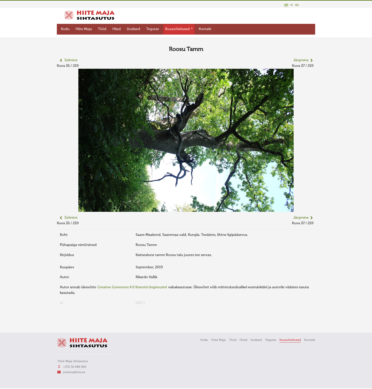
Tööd (102, 29)
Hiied (116, 29)
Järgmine (301, 60)
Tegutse (152, 29)
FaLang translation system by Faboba (72, 323)
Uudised (133, 29)
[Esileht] (89, 19)
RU (297, 5)
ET (286, 5)
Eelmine (71, 60)
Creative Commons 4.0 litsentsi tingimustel (132, 287)
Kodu (65, 29)
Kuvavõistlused (178, 29)
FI (291, 5)
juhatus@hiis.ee (74, 372)
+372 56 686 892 (74, 366)
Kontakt (205, 29)
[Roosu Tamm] (186, 209)
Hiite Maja (84, 29)
